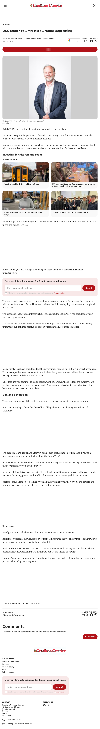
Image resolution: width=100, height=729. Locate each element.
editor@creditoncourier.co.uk (19, 724)
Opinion (6, 24)
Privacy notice (59, 293)
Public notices (8, 672)
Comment (90, 636)
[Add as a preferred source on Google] (74, 40)
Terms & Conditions (10, 661)
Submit (88, 288)
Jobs (4, 669)
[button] (5, 5)
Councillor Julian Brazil (13, 39)
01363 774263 (15, 720)
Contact (5, 664)
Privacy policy (8, 667)
